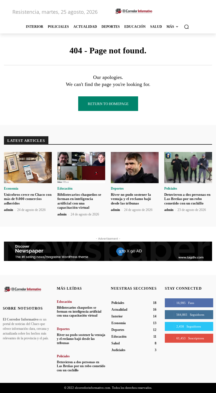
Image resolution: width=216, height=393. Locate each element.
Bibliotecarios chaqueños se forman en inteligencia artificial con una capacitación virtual (79, 201)
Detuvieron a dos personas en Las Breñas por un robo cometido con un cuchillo (187, 198)
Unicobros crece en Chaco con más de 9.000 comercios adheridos (27, 198)
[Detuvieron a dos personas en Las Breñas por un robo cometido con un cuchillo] (188, 167)
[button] (186, 27)
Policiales (170, 188)
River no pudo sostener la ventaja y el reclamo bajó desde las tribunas (131, 198)
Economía (11, 188)
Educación (65, 188)
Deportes (117, 188)
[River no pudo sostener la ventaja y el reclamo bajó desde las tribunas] (135, 167)
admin (8, 210)
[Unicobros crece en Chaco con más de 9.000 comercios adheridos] (28, 167)
